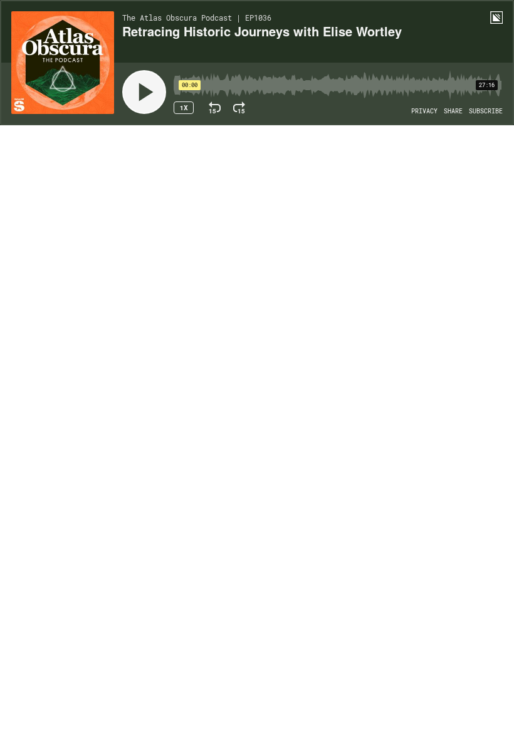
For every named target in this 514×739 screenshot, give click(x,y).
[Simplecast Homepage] (496, 17)
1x (184, 107)
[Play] (144, 92)
